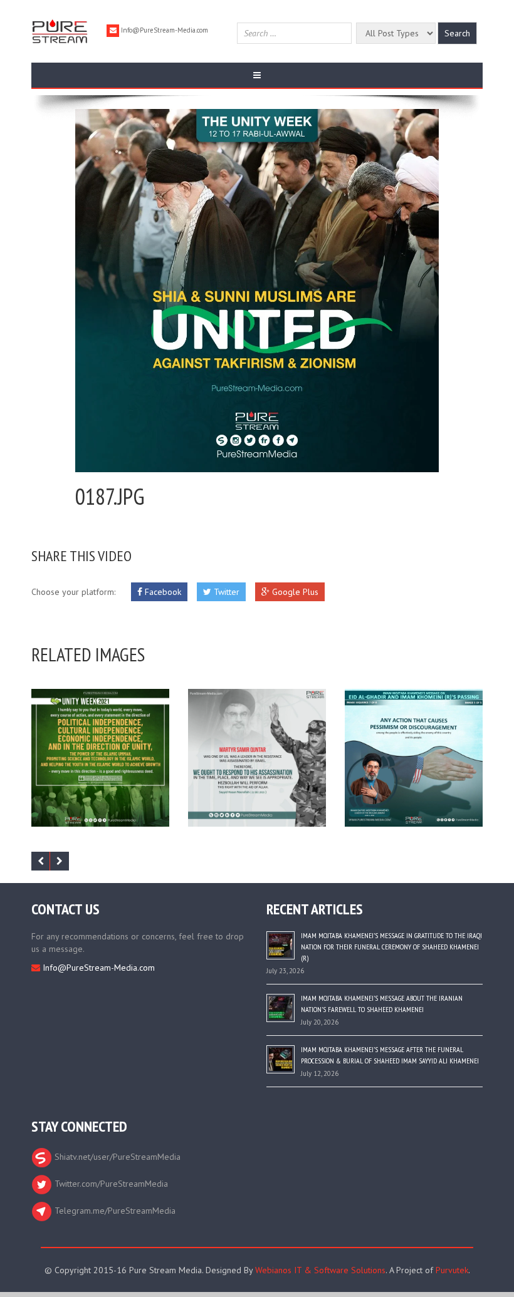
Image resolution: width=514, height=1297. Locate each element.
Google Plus (294, 591)
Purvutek (452, 1270)
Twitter (225, 591)
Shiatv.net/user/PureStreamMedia (116, 1156)
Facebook (161, 591)
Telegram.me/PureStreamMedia (114, 1210)
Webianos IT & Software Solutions (320, 1270)
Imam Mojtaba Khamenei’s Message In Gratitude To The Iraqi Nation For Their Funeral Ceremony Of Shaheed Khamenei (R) (391, 947)
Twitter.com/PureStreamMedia (110, 1183)
